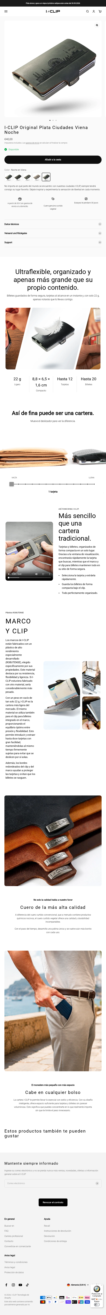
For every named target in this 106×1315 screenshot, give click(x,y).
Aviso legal (9, 1267)
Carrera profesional (13, 1236)
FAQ (6, 1231)
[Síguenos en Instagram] (13, 1285)
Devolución (49, 1236)
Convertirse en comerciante (17, 1246)
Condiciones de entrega (55, 1241)
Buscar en (9, 1226)
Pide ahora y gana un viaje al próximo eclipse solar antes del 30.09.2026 (53, 3)
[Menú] (101, 1285)
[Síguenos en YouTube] (20, 1285)
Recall (47, 1226)
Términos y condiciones (15, 1262)
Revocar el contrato (53, 1202)
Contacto (8, 1241)
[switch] (97, 1304)
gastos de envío (32, 143)
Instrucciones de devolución (57, 1231)
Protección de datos (14, 1272)
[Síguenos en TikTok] (27, 1285)
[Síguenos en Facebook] (6, 1285)
